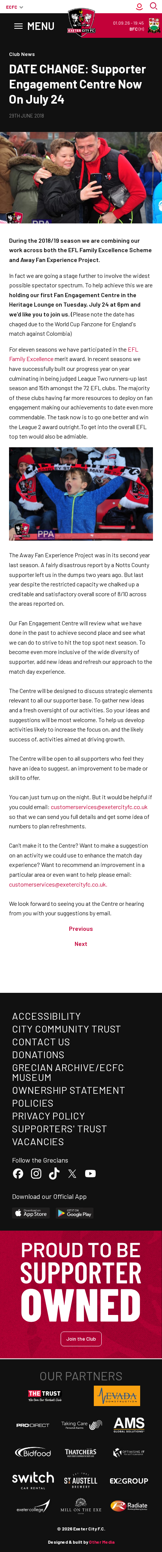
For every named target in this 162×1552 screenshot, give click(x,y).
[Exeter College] (33, 1506)
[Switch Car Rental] (33, 1481)
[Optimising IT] (129, 1453)
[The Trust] (45, 1396)
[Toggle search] (154, 7)
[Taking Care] (81, 1425)
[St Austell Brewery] (81, 1480)
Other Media (102, 1541)
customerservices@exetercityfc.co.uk (99, 806)
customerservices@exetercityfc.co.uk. (58, 884)
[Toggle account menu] (139, 7)
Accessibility (46, 1016)
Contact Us (41, 1041)
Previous (81, 928)
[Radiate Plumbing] (129, 1506)
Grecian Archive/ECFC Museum (68, 1072)
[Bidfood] (33, 1452)
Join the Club (81, 1338)
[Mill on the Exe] (81, 1506)
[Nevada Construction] (117, 1396)
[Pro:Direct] (33, 1425)
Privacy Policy (48, 1115)
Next (81, 943)
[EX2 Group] (129, 1480)
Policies (33, 1103)
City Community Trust (66, 1028)
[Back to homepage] (81, 23)
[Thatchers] (81, 1453)
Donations (38, 1054)
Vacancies (38, 1141)
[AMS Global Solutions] (129, 1425)
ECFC (11, 6)
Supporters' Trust (59, 1128)
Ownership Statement (68, 1090)
